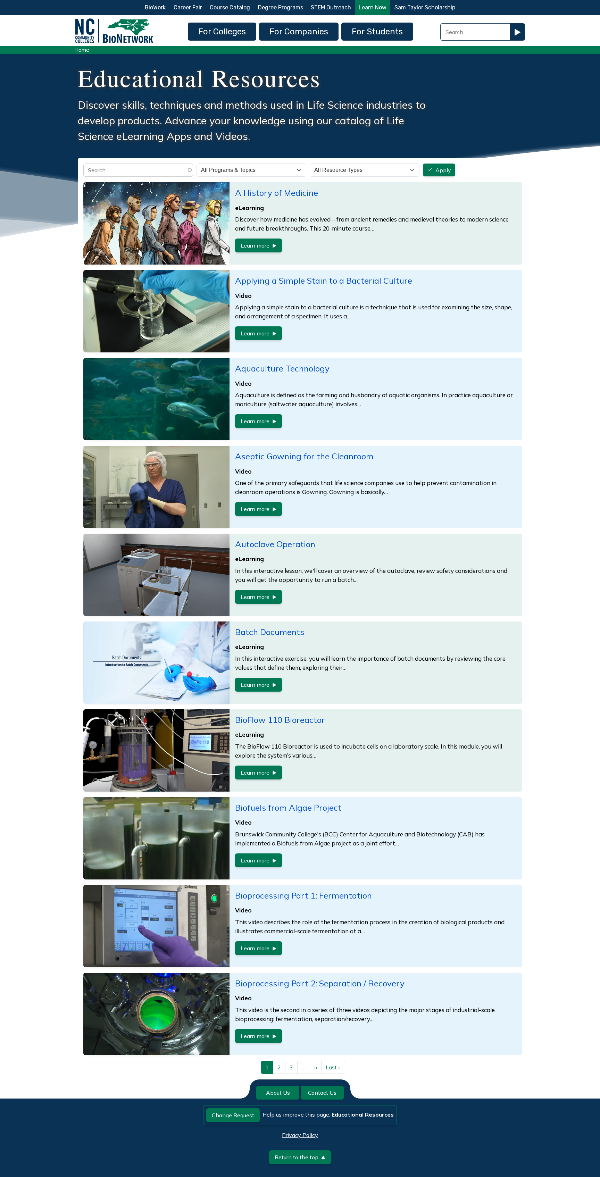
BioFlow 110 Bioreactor (280, 720)
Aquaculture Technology (282, 368)
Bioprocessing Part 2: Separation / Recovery (320, 983)
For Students (377, 31)
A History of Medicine (276, 192)
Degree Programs (280, 7)
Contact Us (322, 1092)
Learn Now (372, 7)
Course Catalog (230, 7)
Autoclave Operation (275, 544)
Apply (443, 170)
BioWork (155, 7)
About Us (278, 1092)
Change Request (233, 1115)
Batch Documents (269, 632)
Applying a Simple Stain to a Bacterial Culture (323, 280)
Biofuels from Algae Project (288, 807)
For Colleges (222, 31)
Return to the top (296, 1157)
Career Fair (188, 7)
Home (81, 50)
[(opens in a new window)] (156, 662)
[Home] (114, 20)
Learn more (255, 245)
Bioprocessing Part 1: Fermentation (303, 895)
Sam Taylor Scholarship (424, 7)
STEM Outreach (331, 7)
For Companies (298, 31)
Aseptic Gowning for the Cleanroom (304, 456)
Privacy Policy (300, 1135)
